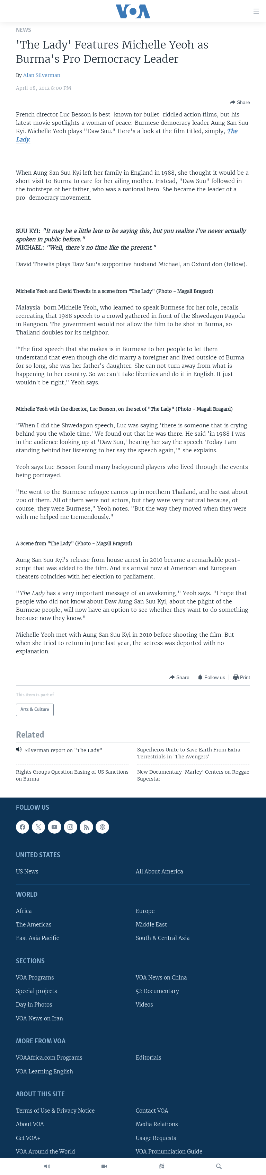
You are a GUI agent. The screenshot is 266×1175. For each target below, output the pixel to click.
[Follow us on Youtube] (54, 827)
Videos (144, 1004)
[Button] (240, 102)
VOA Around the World (45, 1151)
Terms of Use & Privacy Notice (55, 1110)
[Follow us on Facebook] (22, 827)
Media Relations (157, 1124)
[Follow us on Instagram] (70, 827)
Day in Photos (34, 1004)
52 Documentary (157, 991)
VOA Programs (35, 977)
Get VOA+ (28, 1137)
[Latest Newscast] (47, 1166)
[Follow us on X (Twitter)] (38, 827)
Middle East (151, 924)
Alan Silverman (41, 75)
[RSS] (86, 827)
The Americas (34, 924)
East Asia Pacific (37, 938)
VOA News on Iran (39, 1018)
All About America (159, 871)
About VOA (30, 1124)
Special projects (36, 991)
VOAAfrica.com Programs (49, 1057)
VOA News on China (161, 977)
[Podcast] (102, 827)
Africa (24, 911)
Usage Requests (156, 1137)
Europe (145, 911)
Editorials (148, 1057)
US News (27, 871)
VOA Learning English (44, 1071)
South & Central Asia (163, 938)
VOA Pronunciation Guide (169, 1151)
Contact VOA (152, 1110)
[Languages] (161, 1166)
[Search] (219, 1166)
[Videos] (104, 1166)
